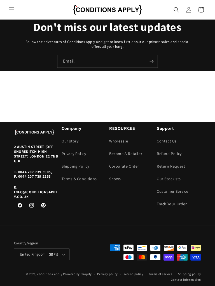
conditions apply (49, 274)
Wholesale (118, 141)
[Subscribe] (151, 61)
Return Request (171, 166)
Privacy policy (107, 274)
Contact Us (167, 141)
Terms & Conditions (79, 178)
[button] (12, 10)
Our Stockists (169, 178)
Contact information (186, 280)
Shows (115, 178)
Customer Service (172, 191)
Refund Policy (169, 153)
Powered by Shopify (77, 274)
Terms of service (160, 274)
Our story (70, 141)
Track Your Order (172, 203)
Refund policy (133, 274)
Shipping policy (189, 274)
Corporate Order (124, 166)
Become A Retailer (125, 153)
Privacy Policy (74, 153)
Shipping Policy (75, 166)
